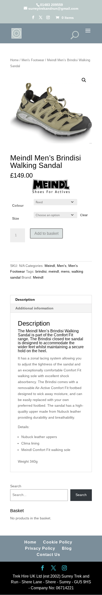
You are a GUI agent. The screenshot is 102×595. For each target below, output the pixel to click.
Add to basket (46, 233)
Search (15, 486)
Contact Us (48, 554)
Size (15, 218)
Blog (67, 548)
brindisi (41, 271)
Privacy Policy (40, 548)
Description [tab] (25, 299)
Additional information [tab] (34, 308)
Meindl (50, 266)
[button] (83, 80)
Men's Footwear (33, 60)
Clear (84, 215)
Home (14, 60)
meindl (54, 271)
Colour (18, 205)
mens (65, 271)
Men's (61, 266)
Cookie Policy (57, 542)
